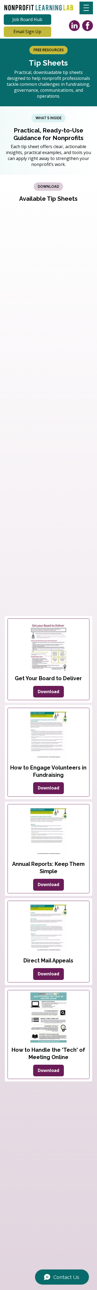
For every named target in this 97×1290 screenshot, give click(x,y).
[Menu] (86, 8)
